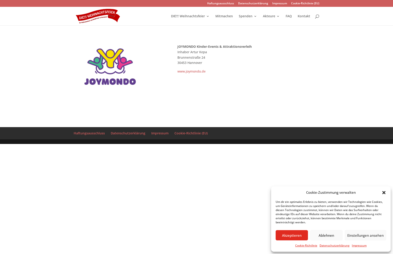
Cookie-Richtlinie (306, 245)
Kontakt (304, 16)
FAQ (289, 16)
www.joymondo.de (191, 71)
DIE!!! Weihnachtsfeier (188, 16)
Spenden (245, 16)
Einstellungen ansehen (365, 235)
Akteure (269, 16)
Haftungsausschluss (220, 3)
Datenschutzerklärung (335, 245)
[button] (384, 192)
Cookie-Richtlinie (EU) (305, 3)
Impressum (359, 245)
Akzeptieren (292, 235)
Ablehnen (326, 235)
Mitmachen (224, 16)
